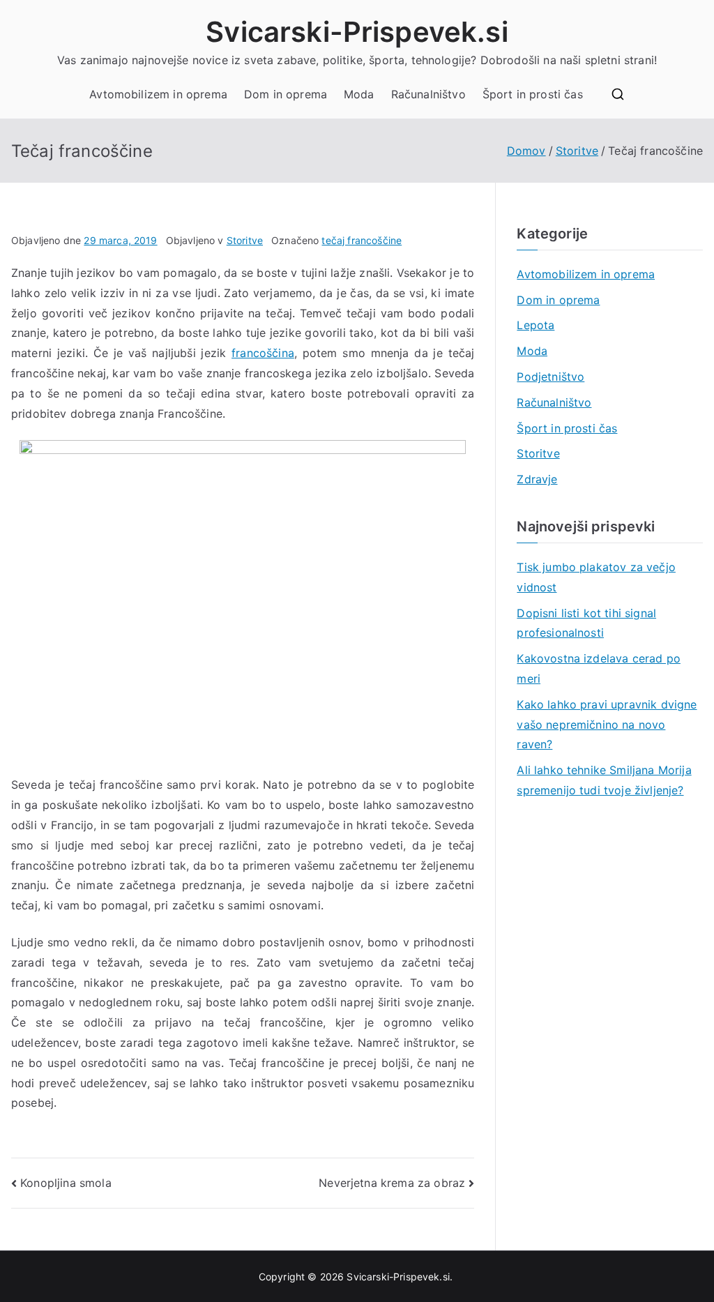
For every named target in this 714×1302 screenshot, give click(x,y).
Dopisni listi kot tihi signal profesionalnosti (586, 623)
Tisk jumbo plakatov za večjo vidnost (596, 577)
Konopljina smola (66, 1183)
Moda (359, 94)
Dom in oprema (285, 94)
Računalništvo (428, 94)
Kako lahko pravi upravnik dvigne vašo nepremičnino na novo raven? (607, 724)
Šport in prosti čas (533, 94)
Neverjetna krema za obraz (392, 1183)
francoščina (262, 353)
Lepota (535, 325)
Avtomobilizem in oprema (158, 94)
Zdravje (537, 479)
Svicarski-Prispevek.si (357, 32)
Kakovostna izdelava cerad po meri (598, 668)
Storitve (245, 240)
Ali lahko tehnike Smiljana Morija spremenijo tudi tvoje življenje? (604, 780)
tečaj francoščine (361, 240)
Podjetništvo (550, 377)
